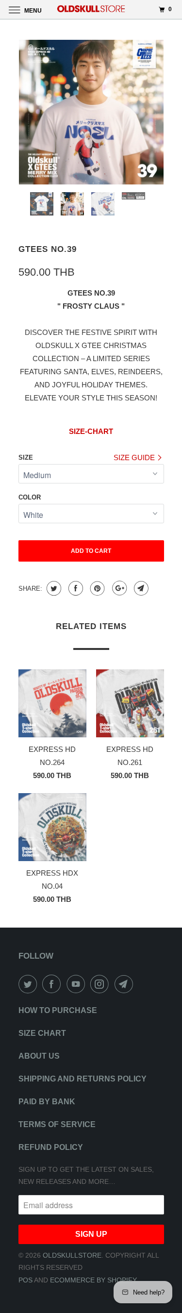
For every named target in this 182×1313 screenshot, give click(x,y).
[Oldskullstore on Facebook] (53, 984)
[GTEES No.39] (91, 112)
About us (39, 1056)
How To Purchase (57, 1010)
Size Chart (42, 1033)
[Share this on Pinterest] (96, 588)
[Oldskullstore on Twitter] (29, 984)
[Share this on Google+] (118, 588)
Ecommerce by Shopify (93, 1280)
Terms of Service (57, 1124)
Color (29, 497)
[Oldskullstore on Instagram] (101, 984)
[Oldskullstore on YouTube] (77, 984)
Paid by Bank (46, 1101)
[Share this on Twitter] (52, 588)
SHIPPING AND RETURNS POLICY (82, 1079)
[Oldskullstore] (91, 9)
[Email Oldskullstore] (126, 984)
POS (25, 1280)
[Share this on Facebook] (74, 588)
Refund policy (50, 1147)
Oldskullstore (72, 1255)
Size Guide (135, 457)
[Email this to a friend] (140, 588)
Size (25, 457)
